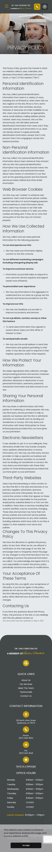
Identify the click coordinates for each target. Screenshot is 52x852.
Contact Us (26, 696)
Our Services (26, 684)
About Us (25, 680)
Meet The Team (26, 688)
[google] (26, 663)
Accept (26, 845)
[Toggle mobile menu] (6, 6)
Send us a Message (26, 766)
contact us (27, 618)
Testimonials (26, 692)
